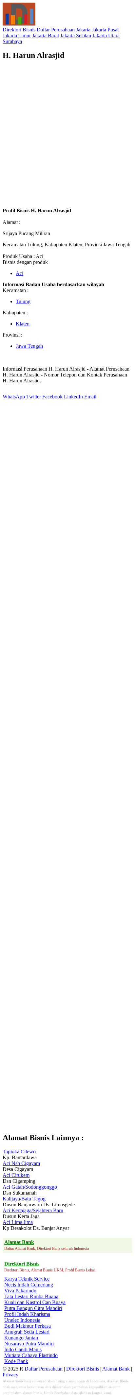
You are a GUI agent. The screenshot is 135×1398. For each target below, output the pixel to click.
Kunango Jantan (21, 1337)
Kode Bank (16, 1361)
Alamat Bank (116, 1369)
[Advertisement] (67, 133)
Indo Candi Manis (23, 1349)
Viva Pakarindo (20, 1290)
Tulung (23, 301)
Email (90, 396)
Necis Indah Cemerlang (28, 1284)
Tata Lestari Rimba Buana (31, 1296)
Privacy (10, 1374)
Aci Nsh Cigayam (21, 1163)
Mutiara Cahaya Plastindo (31, 1355)
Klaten (22, 323)
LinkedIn (73, 396)
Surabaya (12, 41)
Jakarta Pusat (105, 29)
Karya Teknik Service (26, 1279)
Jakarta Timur (17, 35)
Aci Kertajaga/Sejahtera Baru (33, 1210)
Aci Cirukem (16, 1175)
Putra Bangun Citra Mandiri (33, 1308)
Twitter (33, 396)
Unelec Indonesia (22, 1320)
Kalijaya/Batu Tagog (24, 1198)
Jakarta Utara (106, 35)
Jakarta (83, 29)
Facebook (52, 396)
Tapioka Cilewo (19, 1151)
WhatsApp (14, 396)
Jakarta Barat (45, 35)
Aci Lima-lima (18, 1222)
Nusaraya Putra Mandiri (29, 1343)
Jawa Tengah (29, 346)
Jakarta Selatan (75, 35)
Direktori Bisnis (19, 29)
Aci (19, 273)
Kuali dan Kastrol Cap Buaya (35, 1302)
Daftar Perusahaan (56, 29)
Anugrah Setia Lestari (26, 1332)
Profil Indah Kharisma (27, 1314)
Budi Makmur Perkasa (27, 1326)
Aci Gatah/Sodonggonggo (30, 1187)
